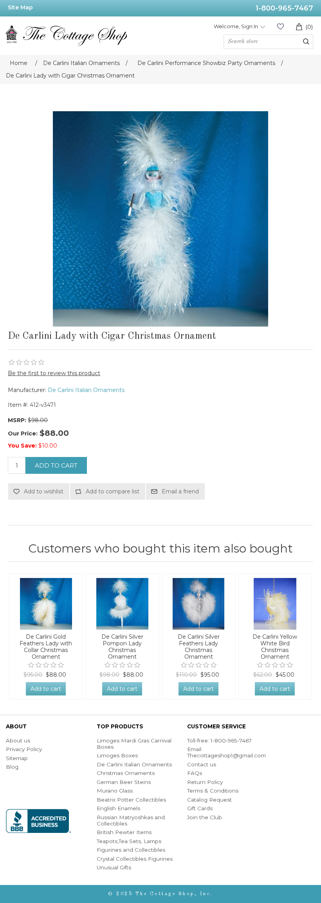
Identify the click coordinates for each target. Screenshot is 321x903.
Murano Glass (115, 790)
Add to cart (56, 465)
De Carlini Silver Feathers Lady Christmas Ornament (199, 647)
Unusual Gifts (114, 867)
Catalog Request (209, 799)
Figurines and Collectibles (131, 850)
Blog (12, 767)
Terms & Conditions (212, 790)
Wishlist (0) (280, 26)
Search (306, 41)
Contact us (201, 764)
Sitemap (17, 758)
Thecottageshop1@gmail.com (226, 755)
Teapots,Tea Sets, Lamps (129, 841)
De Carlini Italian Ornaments (86, 390)
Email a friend (180, 491)
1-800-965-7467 (284, 8)
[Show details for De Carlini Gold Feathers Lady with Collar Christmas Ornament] (46, 604)
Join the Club (204, 817)
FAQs (194, 773)
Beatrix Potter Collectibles (131, 799)
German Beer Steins (124, 782)
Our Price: (23, 433)
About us (18, 740)
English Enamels (118, 808)
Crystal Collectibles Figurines (135, 859)
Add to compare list (112, 491)
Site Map (20, 7)
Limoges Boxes (117, 755)
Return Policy (205, 782)
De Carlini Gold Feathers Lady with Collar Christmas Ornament (46, 647)
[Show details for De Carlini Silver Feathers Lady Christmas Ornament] (198, 604)
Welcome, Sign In (236, 26)
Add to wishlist (43, 491)
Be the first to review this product (54, 373)
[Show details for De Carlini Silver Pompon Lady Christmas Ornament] (122, 604)
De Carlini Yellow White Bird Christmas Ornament (274, 647)
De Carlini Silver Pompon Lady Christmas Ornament (122, 647)
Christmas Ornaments (126, 773)
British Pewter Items (124, 832)
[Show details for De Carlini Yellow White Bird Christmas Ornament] (275, 604)
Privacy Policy (24, 749)
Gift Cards (200, 808)
